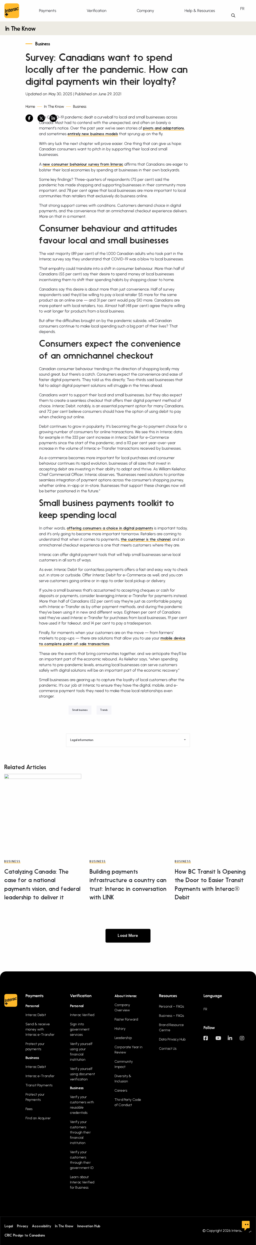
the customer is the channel (145, 540)
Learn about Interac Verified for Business (82, 1182)
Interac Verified (82, 1015)
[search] (233, 15)
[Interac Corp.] (11, 10)
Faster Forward (126, 1019)
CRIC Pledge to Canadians (24, 1235)
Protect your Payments (35, 1097)
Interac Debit (36, 1015)
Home (30, 106)
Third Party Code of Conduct (127, 1102)
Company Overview (122, 1007)
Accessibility (41, 1226)
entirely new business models (93, 134)
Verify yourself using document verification (82, 1074)
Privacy (22, 1226)
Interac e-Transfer (40, 1076)
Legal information (81, 740)
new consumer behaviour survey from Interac (83, 165)
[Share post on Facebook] (29, 118)
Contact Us (167, 1048)
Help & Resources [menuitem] (199, 10)
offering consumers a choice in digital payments (110, 528)
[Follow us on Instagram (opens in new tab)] (246, 1040)
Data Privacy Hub (172, 1039)
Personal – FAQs (171, 1006)
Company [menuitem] (145, 10)
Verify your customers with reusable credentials (82, 1105)
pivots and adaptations (163, 128)
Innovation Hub (88, 1226)
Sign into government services (80, 1029)
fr (242, 8)
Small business (80, 710)
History (120, 1029)
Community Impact (123, 1064)
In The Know (20, 29)
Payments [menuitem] (47, 10)
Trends (104, 710)
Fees (29, 1109)
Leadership (123, 1038)
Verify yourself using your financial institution (81, 1052)
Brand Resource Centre (171, 1027)
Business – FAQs (171, 1016)
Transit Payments (39, 1085)
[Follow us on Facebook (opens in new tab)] (210, 1040)
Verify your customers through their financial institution (80, 1132)
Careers (120, 1090)
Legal (8, 1226)
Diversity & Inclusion (123, 1078)
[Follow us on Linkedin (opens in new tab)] (234, 1040)
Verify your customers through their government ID (82, 1160)
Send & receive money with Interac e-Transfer (40, 1029)
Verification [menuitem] (96, 10)
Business (42, 44)
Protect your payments (35, 1046)
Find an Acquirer (38, 1118)
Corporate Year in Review (128, 1049)
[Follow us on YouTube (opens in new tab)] (222, 1040)
